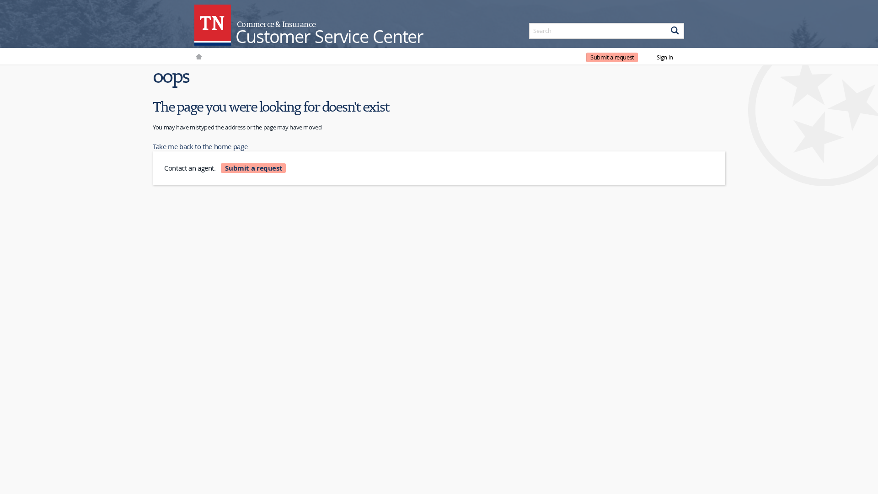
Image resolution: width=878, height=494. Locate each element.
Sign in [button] (665, 57)
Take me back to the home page (200, 146)
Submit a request (612, 57)
